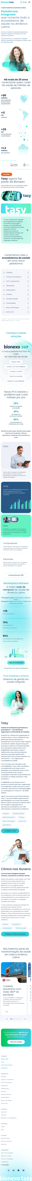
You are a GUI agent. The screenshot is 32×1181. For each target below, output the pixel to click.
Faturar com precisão (16, 376)
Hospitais (3, 1076)
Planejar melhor (16, 362)
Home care (4, 1103)
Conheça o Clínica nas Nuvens (15, 934)
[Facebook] (8, 1170)
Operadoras (4, 1085)
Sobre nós (4, 1112)
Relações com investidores (8, 1118)
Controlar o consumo (16, 371)
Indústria (3, 1091)
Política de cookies (6, 1156)
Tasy (2, 1062)
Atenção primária (6, 1094)
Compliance (4, 1162)
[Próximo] (24, 1019)
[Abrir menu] (29, 2)
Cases (3, 1126)
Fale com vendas (16, 1042)
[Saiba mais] (27, 230)
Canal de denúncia (6, 1141)
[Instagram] (18, 1170)
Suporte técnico (5, 1138)
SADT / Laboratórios (6, 1082)
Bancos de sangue (6, 1100)
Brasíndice (4, 1068)
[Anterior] (7, 1019)
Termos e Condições (7, 1159)
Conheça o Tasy (10, 831)
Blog (2, 1129)
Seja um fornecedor (16, 663)
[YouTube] (23, 1170)
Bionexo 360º (5, 1059)
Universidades (5, 1097)
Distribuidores (5, 1088)
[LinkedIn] (13, 1170)
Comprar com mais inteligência (16, 366)
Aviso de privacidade (7, 1153)
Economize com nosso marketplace (16, 668)
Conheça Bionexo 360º (16, 575)
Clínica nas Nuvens (6, 1065)
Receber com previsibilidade (16, 381)
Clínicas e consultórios (7, 1079)
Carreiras (3, 1115)
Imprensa (3, 1144)
